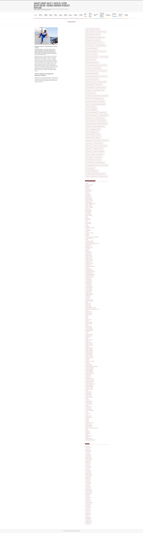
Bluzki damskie (88, 196)
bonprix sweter (97, 40)
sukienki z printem (89, 389)
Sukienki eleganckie (89, 369)
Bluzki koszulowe (89, 199)
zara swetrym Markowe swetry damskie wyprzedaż (95, 173)
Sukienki (87, 362)
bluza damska (88, 194)
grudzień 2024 (88, 471)
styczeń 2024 (88, 486)
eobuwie (87, 234)
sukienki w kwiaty (89, 385)
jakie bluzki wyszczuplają (101, 81)
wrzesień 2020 (88, 503)
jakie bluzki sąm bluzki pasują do (92, 79)
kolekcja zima (88, 262)
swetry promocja (98, 157)
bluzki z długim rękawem (90, 203)
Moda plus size (89, 306)
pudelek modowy (89, 330)
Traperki (87, 418)
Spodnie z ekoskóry (89, 355)
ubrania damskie (104, 165)
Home (87, 239)
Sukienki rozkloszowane (90, 383)
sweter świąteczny (89, 157)
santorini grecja (40, 51)
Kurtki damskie (88, 283)
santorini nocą (43, 52)
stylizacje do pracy (103, 145)
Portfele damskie (89, 327)
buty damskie (88, 222)
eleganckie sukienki (89, 233)
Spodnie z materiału (89, 357)
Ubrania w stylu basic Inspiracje (92, 427)
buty (99, 42)
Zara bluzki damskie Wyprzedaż (92, 170)
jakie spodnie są (89, 90)
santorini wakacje (54, 53)
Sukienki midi (88, 375)
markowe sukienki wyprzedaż (91, 112)
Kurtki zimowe (88, 291)
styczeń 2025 (88, 470)
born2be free (88, 219)
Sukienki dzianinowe (90, 367)
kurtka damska (88, 282)
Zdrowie (87, 437)
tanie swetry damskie (90, 165)
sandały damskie (89, 335)
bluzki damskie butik (90, 37)
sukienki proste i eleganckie (99, 151)
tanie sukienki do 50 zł (100, 162)
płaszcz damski (89, 319)
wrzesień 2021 (88, 493)
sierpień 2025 (88, 461)
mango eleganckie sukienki (91, 101)
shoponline (38, 49)
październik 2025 (89, 458)
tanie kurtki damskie (90, 162)
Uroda (87, 429)
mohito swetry (88, 126)
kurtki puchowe (89, 289)
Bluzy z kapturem (89, 215)
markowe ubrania (102, 112)
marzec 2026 (88, 451)
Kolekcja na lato (89, 258)
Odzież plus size (89, 313)
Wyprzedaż (88, 431)
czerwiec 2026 (88, 447)
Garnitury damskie (89, 238)
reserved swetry (89, 140)
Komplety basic (89, 269)
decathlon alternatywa (90, 227)
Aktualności (88, 186)
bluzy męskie (88, 212)
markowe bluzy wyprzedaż (91, 106)
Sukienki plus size (89, 382)
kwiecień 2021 (88, 499)
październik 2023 (89, 490)
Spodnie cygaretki (89, 347)
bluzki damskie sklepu (100, 37)
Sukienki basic (88, 363)
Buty (87, 220)
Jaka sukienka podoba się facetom (92, 76)
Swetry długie (88, 393)
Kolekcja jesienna (89, 255)
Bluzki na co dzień (89, 200)
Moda (87, 302)
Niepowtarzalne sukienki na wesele (92, 309)
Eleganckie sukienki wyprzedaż (92, 56)
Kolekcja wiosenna (89, 261)
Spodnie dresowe (89, 350)
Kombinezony (88, 265)
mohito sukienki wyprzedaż (102, 123)
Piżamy (87, 318)
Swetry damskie (89, 391)
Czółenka (87, 226)
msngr (87, 129)
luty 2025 (87, 469)
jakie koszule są (99, 84)
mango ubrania (101, 101)
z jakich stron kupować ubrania (92, 176)
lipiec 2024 (88, 478)
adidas (87, 183)
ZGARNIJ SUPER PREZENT (90, 440)
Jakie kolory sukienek (90, 84)
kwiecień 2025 (88, 466)
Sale (86, 333)
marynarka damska (89, 299)
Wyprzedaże (88, 433)
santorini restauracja (46, 53)
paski (87, 317)
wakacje (41, 49)
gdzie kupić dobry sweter (90, 59)
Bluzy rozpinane (89, 214)
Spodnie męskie (89, 354)
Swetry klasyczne (89, 394)
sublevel (87, 359)
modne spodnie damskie (101, 120)
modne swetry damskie (90, 123)
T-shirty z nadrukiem (90, 410)
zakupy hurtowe (89, 436)
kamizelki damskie (89, 247)
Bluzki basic (88, 195)
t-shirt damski (88, 407)
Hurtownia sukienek (89, 241)
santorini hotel (46, 51)
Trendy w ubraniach (89, 422)
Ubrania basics (88, 423)
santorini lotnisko (38, 52)
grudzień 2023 (88, 487)
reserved (87, 331)
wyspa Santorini (37, 54)
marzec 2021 (88, 501)
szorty (87, 398)
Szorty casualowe (89, 401)
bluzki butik (97, 34)
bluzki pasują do (89, 40)
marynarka (88, 298)
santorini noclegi (50, 52)
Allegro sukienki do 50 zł (90, 31)
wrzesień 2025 (88, 459)
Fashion (87, 235)
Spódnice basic (89, 342)
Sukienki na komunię (90, 379)
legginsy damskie (89, 293)
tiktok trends (88, 413)
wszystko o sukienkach (90, 168)
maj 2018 (87, 511)
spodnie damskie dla (98, 143)
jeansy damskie (89, 245)
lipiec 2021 (88, 495)
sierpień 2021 (88, 494)
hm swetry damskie (97, 68)
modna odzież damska (103, 115)
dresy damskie (88, 230)
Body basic (88, 218)
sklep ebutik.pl (105, 140)
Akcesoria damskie (89, 184)
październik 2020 (89, 502)
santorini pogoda (40, 53)
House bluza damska (90, 70)
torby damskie (88, 415)
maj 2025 (87, 465)
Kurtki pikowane (89, 286)
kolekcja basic (88, 254)
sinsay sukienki (97, 140)
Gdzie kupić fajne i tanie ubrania (92, 62)
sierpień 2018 (88, 507)
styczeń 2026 (88, 454)
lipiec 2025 (88, 462)
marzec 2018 (88, 514)
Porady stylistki (88, 326)
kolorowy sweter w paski (98, 98)
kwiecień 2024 (88, 482)
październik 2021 (89, 491)
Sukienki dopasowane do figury (92, 366)
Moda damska (88, 303)
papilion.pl (98, 137)
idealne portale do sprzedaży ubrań (92, 243)
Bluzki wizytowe (89, 202)
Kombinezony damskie (90, 266)
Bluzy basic (88, 208)
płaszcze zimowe (89, 323)
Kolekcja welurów (89, 259)
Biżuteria (87, 192)
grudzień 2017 (88, 518)
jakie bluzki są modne (90, 81)
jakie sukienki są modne (90, 93)
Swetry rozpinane (89, 397)
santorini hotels (52, 51)
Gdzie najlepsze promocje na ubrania (93, 65)
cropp (87, 224)
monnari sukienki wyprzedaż (99, 126)
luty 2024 (87, 485)
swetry (87, 390)
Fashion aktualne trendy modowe (92, 237)
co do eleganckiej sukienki (100, 45)
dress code (88, 54)
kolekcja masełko (89, 257)
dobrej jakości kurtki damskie (91, 51)
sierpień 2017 (88, 523)
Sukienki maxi (88, 374)
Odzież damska (89, 311)
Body (87, 216)
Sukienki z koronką (89, 387)
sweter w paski (100, 154)
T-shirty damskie (89, 409)
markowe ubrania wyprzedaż (91, 115)
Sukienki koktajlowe (89, 371)
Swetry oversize (89, 395)
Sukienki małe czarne (90, 373)
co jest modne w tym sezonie (91, 48)
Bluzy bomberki (89, 210)
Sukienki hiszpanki (89, 370)
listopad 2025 (88, 457)
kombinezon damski (89, 263)
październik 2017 (89, 521)
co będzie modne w (89, 45)
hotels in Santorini (50, 49)
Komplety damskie (89, 270)
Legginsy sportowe (89, 294)
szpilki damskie (89, 406)
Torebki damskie (89, 417)
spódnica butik (89, 145)
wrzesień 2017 (88, 522)
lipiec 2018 (88, 509)
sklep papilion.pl (89, 143)
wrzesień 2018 (88, 506)
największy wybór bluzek (95, 129)
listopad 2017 (88, 519)
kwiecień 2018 (88, 513)
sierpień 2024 (88, 477)
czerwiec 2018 (88, 510)
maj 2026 (87, 449)
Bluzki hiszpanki (89, 198)
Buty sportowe (88, 223)
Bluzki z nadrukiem (89, 207)
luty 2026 (87, 453)
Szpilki (87, 405)
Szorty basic (88, 399)
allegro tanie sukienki (101, 31)
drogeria (87, 231)
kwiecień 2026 (88, 450)
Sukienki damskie (89, 365)
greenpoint (104, 65)
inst (97, 70)
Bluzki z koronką (89, 206)
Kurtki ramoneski (89, 290)
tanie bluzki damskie (90, 159)
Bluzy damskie (88, 211)
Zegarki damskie (89, 438)
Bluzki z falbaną (89, 204)
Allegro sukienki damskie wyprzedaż (93, 29)
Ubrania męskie (89, 426)
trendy (97, 165)
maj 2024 (87, 481)
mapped (87, 104)
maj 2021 (87, 498)
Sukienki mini (88, 377)
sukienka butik (88, 148)
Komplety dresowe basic (90, 274)
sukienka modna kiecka (98, 148)
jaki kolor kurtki (89, 98)
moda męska (88, 305)
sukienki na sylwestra (90, 381)
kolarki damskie (89, 253)
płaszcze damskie (89, 322)
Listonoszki (88, 297)
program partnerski (89, 329)
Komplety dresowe (89, 273)
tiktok (87, 411)
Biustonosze (88, 191)
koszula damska (89, 279)
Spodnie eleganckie (89, 351)
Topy (87, 414)
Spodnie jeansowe (89, 353)
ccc (102, 42)
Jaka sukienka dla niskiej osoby (91, 73)
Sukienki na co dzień (90, 378)
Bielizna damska (89, 190)
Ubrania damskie (89, 425)
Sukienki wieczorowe (90, 386)
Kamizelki (87, 246)
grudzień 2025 (88, 455)
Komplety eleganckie (90, 275)
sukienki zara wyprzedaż (90, 154)
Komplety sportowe (89, 277)
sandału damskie (89, 334)
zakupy (87, 434)
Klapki (87, 250)
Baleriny (87, 187)
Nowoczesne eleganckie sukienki (92, 131)
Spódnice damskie (89, 343)
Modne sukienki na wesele (91, 307)
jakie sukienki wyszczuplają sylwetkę (93, 95)
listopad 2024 (88, 473)
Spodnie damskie (89, 349)
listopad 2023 (88, 489)
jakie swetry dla (105, 95)
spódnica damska (89, 339)
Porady (87, 325)
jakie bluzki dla (104, 76)
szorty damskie (88, 402)
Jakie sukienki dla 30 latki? (99, 90)
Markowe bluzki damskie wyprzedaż (98, 104)
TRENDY (87, 419)
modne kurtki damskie (90, 120)
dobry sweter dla (102, 51)
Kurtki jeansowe (89, 285)
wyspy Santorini (43, 54)
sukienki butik (88, 151)
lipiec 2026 (88, 446)
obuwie (98, 134)
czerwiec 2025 (88, 463)
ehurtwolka (94, 54)
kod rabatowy (88, 251)
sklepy (87, 338)
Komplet (87, 267)
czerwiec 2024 (88, 479)
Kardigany (88, 249)
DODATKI (87, 228)
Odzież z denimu (89, 314)
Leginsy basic (88, 295)
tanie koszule (98, 159)
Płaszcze (87, 321)
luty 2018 (87, 515)
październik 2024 (89, 474)
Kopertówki (88, 278)
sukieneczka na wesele (90, 361)
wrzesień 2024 (88, 475)
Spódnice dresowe (89, 345)
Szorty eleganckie (89, 403)
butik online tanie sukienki (91, 42)
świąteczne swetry (103, 176)
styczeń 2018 (88, 517)
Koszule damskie (89, 281)
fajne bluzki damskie (104, 56)
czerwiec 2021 (88, 497)
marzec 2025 (88, 467)
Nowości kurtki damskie (90, 134)
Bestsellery (88, 188)
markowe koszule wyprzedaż (91, 109)
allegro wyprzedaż (89, 34)
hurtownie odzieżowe (90, 242)
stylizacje (95, 145)
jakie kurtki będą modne (90, 87)
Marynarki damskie (89, 301)
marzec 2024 (88, 483)
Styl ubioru (88, 358)
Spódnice (87, 341)
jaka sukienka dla (103, 70)
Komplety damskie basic (90, 271)
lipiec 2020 (88, 505)
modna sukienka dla (90, 118)
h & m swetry (88, 68)
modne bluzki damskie (100, 118)
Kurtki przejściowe (89, 287)
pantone (87, 315)
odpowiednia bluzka (90, 137)
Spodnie (87, 346)
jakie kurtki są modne (101, 87)
